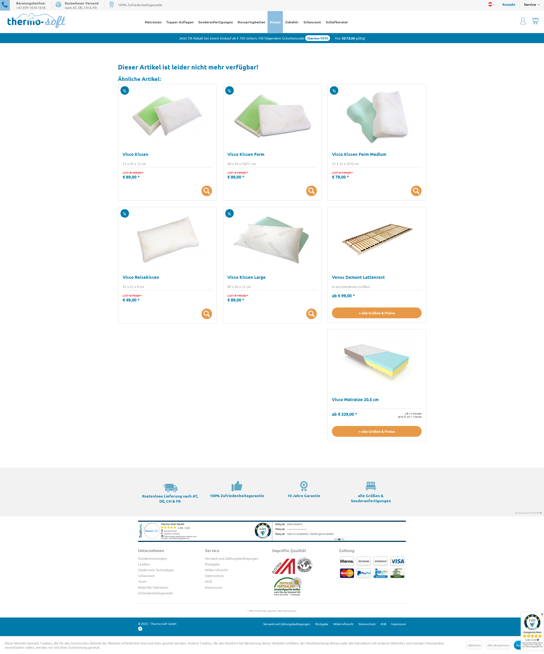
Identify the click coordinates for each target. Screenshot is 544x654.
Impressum (213, 587)
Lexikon (144, 564)
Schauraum (146, 575)
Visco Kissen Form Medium (359, 154)
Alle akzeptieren (498, 645)
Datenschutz (214, 575)
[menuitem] (506, 4)
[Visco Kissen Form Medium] (377, 116)
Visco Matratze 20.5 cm (355, 399)
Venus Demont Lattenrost (358, 277)
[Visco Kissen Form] (272, 116)
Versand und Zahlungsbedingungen (231, 558)
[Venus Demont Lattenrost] (377, 239)
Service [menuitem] (530, 4)
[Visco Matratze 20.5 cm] (377, 361)
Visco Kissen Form (245, 154)
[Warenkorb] (535, 21)
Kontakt (508, 4)
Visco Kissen (135, 154)
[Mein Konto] (523, 21)
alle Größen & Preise (378, 313)
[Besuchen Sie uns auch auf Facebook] (140, 628)
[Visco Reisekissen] (167, 239)
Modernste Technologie (156, 570)
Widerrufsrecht (216, 570)
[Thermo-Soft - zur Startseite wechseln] (58, 20)
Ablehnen (474, 645)
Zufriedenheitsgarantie (155, 593)
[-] (206, 191)
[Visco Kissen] (167, 116)
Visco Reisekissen (141, 277)
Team (142, 581)
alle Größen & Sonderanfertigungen (371, 498)
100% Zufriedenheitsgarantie (140, 5)
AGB (208, 581)
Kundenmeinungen (152, 558)
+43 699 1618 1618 (30, 7)
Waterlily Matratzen (153, 587)
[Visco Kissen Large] (272, 239)
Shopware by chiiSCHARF (527, 512)
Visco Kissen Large (246, 277)
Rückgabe (212, 564)
